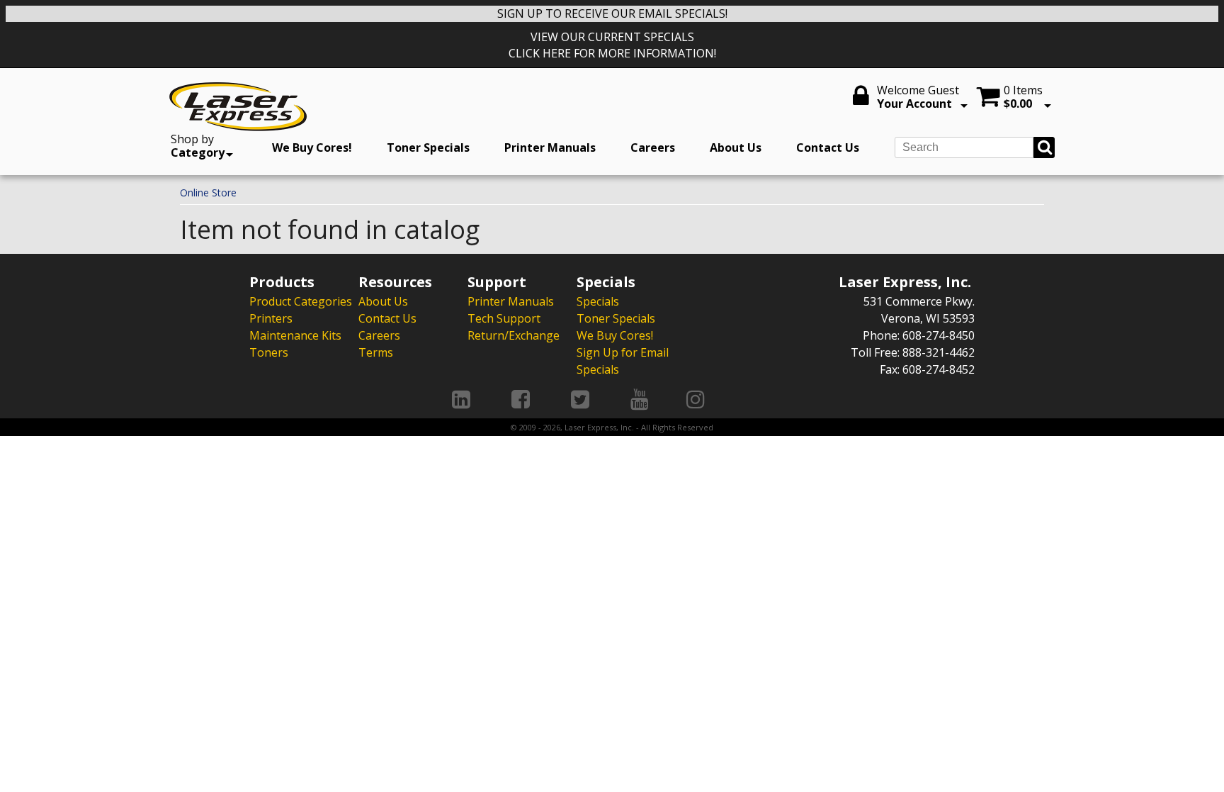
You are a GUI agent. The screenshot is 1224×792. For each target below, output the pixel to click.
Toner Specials (428, 147)
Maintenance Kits (295, 335)
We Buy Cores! (312, 147)
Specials (598, 301)
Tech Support (504, 318)
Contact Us (827, 147)
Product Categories (300, 301)
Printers (271, 318)
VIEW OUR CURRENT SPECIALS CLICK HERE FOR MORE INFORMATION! (612, 45)
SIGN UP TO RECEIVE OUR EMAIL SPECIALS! (612, 13)
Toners (268, 352)
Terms (375, 352)
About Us (735, 147)
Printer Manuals (550, 147)
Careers (652, 147)
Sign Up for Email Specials (623, 361)
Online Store (208, 192)
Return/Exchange (514, 335)
